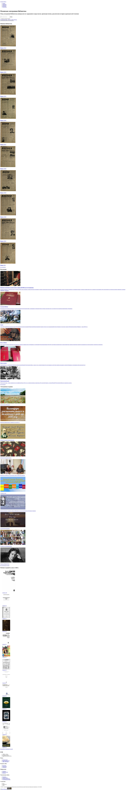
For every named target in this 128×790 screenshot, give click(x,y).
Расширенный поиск (4, 19)
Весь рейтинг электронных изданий (6, 749)
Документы (4, 4)
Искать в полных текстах (6, 18)
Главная (3, 3)
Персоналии (4, 766)
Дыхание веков (5, 777)
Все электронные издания (4, 565)
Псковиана (4, 776)
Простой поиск (5, 759)
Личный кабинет (3, 1)
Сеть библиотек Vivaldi (6, 779)
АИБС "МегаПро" (5, 761)
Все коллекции (3, 384)
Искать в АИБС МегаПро (12, 19)
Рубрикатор (4, 5)
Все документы (3, 267)
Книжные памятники (6, 778)
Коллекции (4, 6)
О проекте (4, 771)
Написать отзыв (5, 772)
